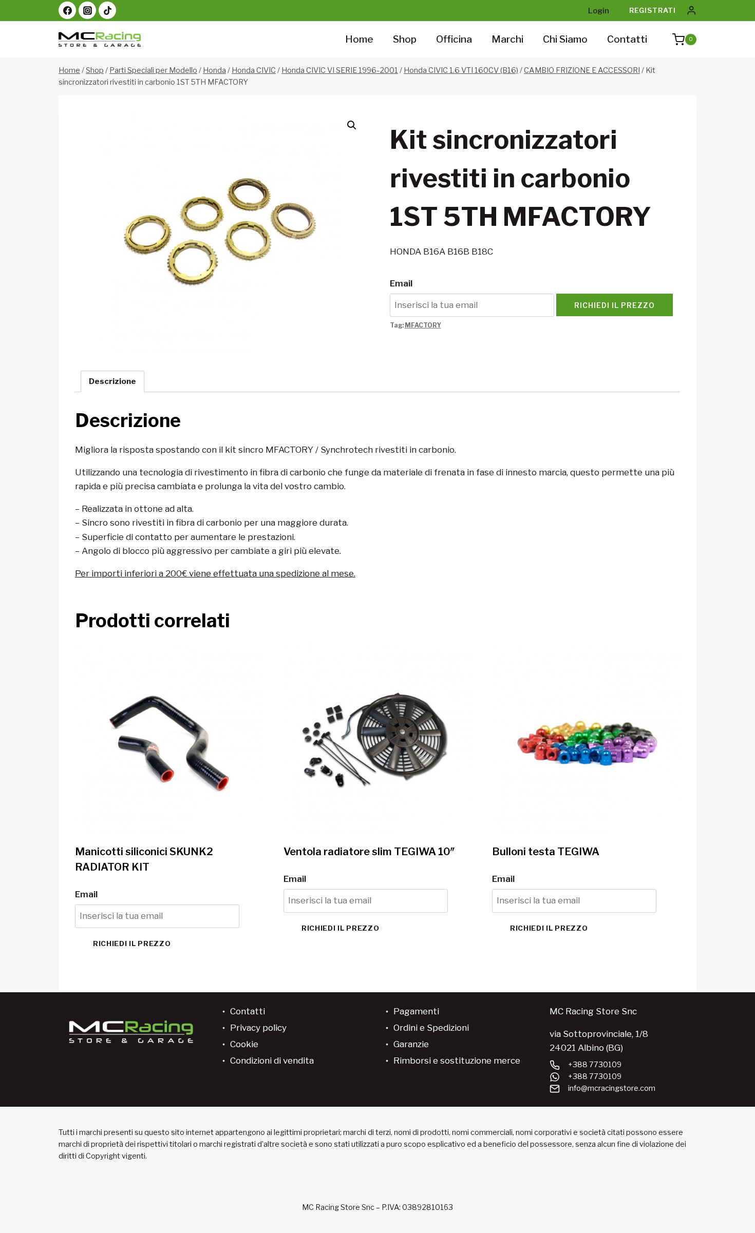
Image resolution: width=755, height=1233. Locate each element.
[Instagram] (87, 10)
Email (401, 283)
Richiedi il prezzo (614, 305)
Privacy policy (258, 1028)
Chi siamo (565, 39)
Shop (405, 39)
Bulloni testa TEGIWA (545, 851)
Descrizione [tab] (112, 381)
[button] (352, 125)
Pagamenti (416, 1011)
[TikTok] (107, 10)
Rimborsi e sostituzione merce (456, 1060)
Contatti (627, 39)
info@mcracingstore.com (611, 1088)
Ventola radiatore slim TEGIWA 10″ (369, 851)
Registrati (652, 10)
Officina (454, 39)
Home (359, 39)
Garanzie (411, 1044)
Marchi (507, 39)
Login (598, 10)
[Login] (691, 10)
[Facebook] (67, 10)
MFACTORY (423, 325)
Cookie (244, 1044)
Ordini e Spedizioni (431, 1028)
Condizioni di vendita (272, 1060)
